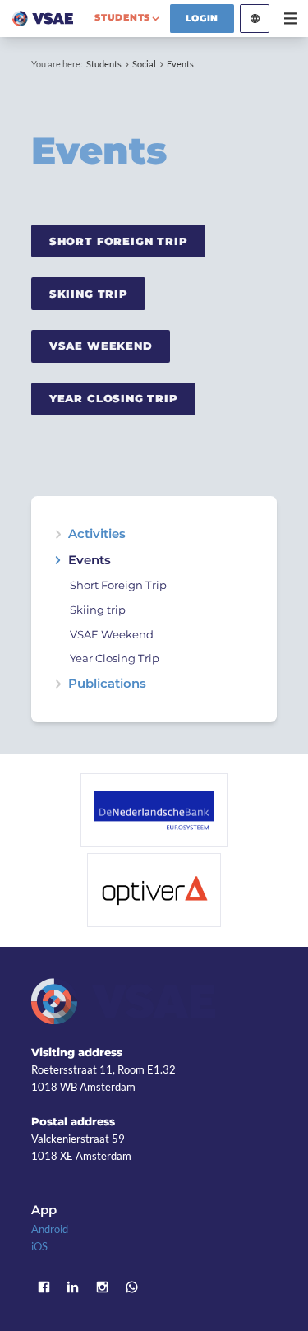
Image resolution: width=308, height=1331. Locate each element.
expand (58, 534)
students (122, 17)
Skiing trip (98, 610)
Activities (97, 534)
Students (104, 63)
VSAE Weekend (101, 345)
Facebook (43, 1287)
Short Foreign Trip (118, 241)
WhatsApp (131, 1287)
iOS (39, 1246)
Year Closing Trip (113, 398)
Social (144, 63)
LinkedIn (73, 1287)
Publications (107, 684)
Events (180, 63)
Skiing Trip (88, 293)
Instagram (102, 1287)
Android (49, 1229)
